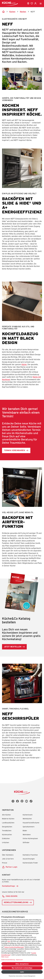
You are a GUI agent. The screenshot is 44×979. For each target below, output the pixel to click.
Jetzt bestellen (12, 646)
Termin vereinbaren (14, 450)
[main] (22, 391)
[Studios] (28, 3)
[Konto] (35, 3)
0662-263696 (11, 896)
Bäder (25, 830)
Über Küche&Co (7, 855)
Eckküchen (6, 838)
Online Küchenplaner (30, 838)
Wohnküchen (27, 819)
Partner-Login (11, 867)
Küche (24, 364)
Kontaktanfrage (8, 886)
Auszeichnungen (29, 859)
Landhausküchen (8, 823)
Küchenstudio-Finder (30, 863)
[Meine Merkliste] (31, 3)
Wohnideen (27, 834)
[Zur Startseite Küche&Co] (10, 3)
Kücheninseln (27, 815)
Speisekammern (28, 827)
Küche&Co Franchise (30, 855)
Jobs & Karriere (8, 859)
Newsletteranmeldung (16, 902)
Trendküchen (6, 830)
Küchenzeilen (7, 834)
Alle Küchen (6, 815)
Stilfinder (26, 842)
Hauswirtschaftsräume (31, 823)
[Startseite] (3, 11)
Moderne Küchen (8, 819)
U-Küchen (5, 842)
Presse (4, 863)
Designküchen (7, 827)
